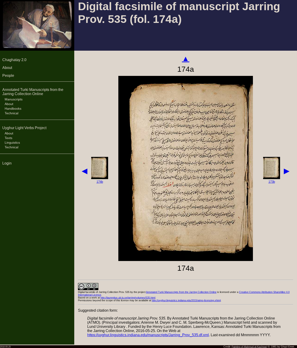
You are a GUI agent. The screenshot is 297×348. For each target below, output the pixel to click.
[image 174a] (185, 260)
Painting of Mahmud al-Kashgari (249, 346)
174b (100, 181)
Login (7, 163)
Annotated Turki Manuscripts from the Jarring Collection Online (32, 92)
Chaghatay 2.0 (14, 60)
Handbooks (13, 108)
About (7, 68)
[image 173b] (271, 178)
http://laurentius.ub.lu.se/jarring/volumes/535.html (127, 297)
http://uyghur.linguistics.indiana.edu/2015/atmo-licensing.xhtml (186, 300)
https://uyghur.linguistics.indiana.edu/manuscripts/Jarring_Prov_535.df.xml (148, 335)
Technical (11, 113)
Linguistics (12, 142)
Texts (8, 138)
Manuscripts (14, 99)
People (8, 76)
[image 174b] (99, 178)
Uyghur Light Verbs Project (24, 128)
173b (271, 181)
